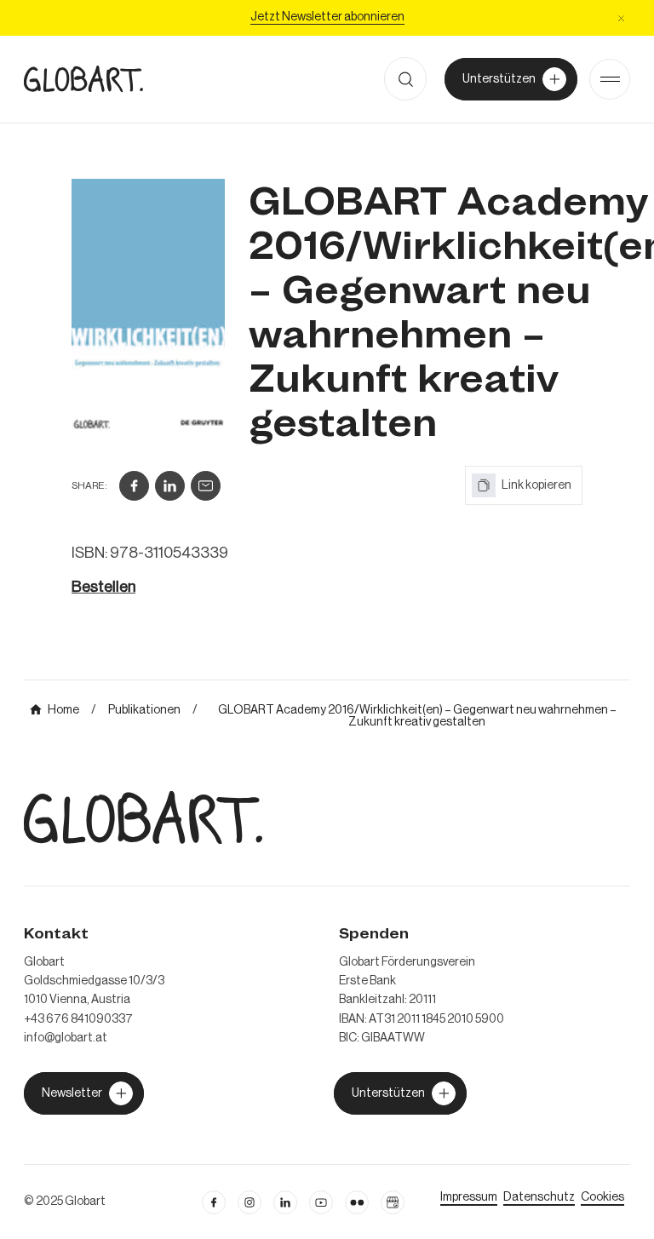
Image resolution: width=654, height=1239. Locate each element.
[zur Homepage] (83, 79)
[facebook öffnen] (214, 1202)
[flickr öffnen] (357, 1202)
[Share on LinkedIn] (170, 486)
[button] (621, 18)
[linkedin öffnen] (321, 1202)
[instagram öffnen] (249, 1202)
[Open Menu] (609, 79)
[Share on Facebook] (134, 486)
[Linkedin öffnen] (285, 1202)
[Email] (206, 486)
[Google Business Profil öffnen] (392, 1202)
